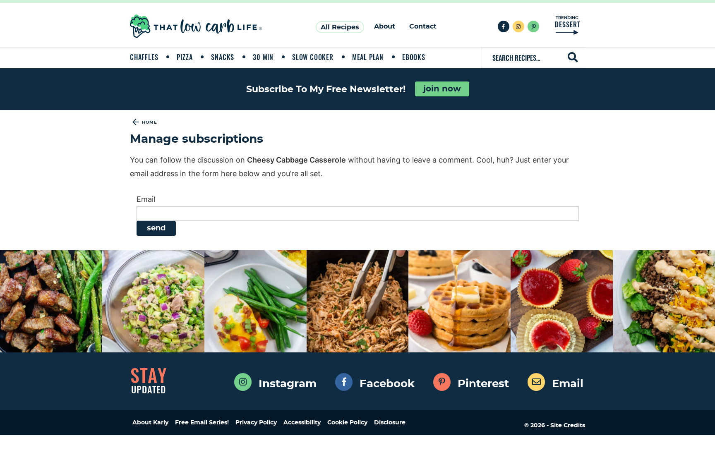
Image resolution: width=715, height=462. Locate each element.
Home (149, 122)
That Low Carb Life (196, 26)
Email (146, 199)
